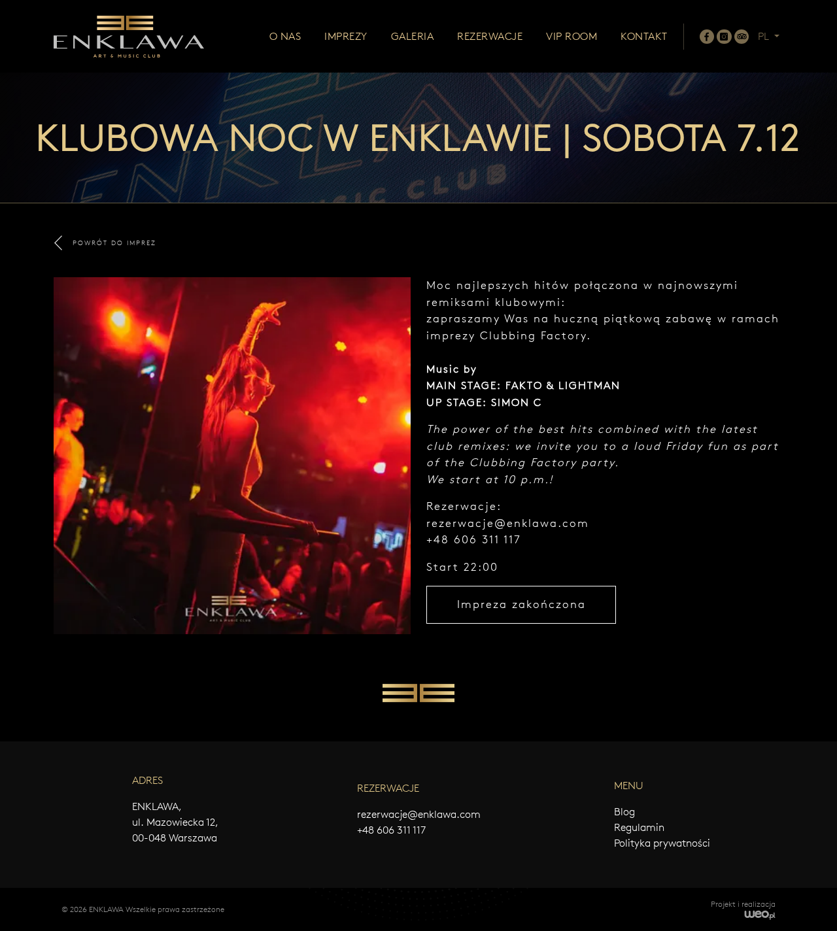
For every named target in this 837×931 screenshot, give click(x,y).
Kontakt (644, 36)
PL (765, 36)
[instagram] (724, 36)
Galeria (412, 36)
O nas (285, 36)
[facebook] (707, 36)
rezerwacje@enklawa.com (507, 523)
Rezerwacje (489, 36)
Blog (624, 811)
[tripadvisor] (741, 36)
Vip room (571, 36)
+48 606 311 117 (391, 830)
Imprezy (345, 36)
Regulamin (639, 827)
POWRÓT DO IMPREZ (114, 243)
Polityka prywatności (662, 843)
